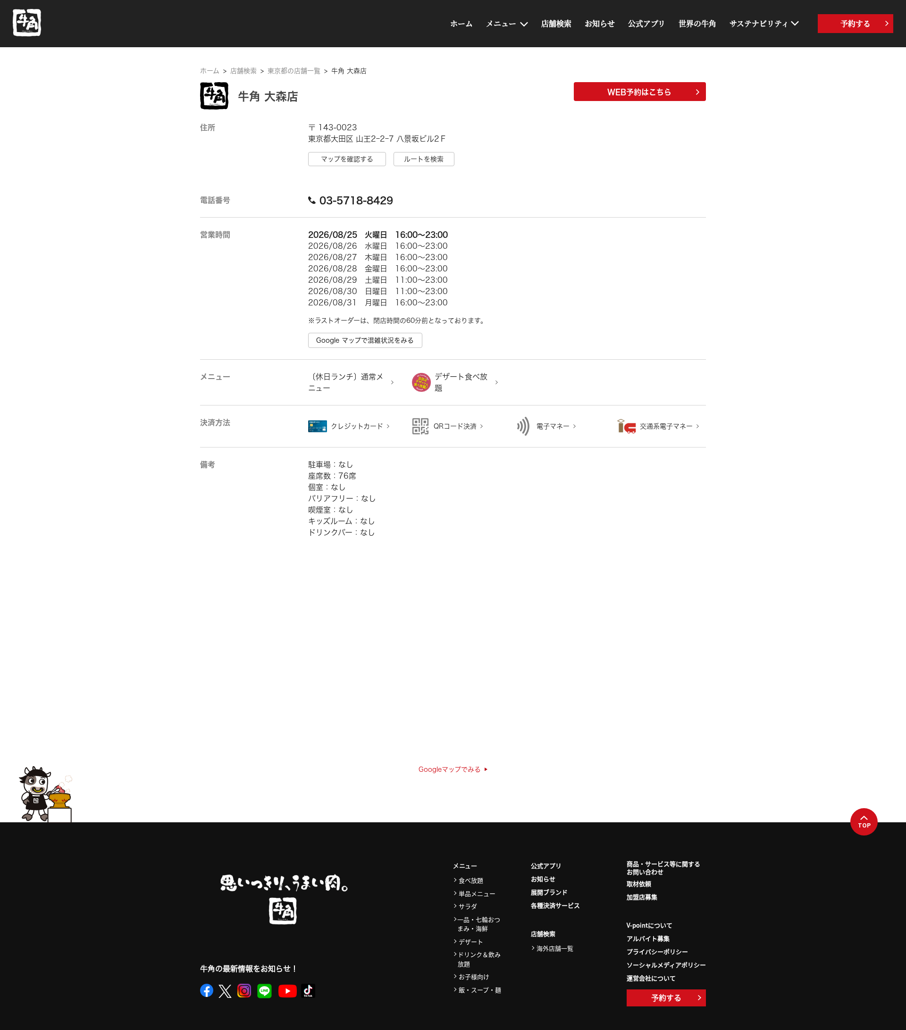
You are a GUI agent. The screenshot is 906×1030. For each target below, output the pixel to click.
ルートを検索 (424, 159)
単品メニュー (477, 893)
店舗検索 (556, 23)
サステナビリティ (759, 23)
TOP (864, 825)
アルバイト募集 (648, 938)
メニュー (501, 23)
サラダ (468, 906)
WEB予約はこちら (639, 92)
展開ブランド (549, 891)
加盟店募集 (642, 896)
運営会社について (651, 977)
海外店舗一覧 (555, 948)
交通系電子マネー (666, 426)
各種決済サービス (555, 905)
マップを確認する (347, 159)
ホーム (461, 23)
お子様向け (474, 976)
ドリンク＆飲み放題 (479, 959)
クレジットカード (357, 426)
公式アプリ (646, 23)
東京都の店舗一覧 (294, 71)
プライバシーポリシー (657, 951)
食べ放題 (471, 880)
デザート (471, 941)
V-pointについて (649, 924)
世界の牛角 (697, 23)
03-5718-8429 (356, 200)
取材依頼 (639, 883)
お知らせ (600, 23)
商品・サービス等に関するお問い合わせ (663, 868)
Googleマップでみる (450, 769)
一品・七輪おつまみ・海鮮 (478, 924)
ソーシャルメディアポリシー (666, 964)
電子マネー (553, 426)
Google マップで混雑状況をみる (365, 340)
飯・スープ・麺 (480, 989)
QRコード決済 (455, 426)
